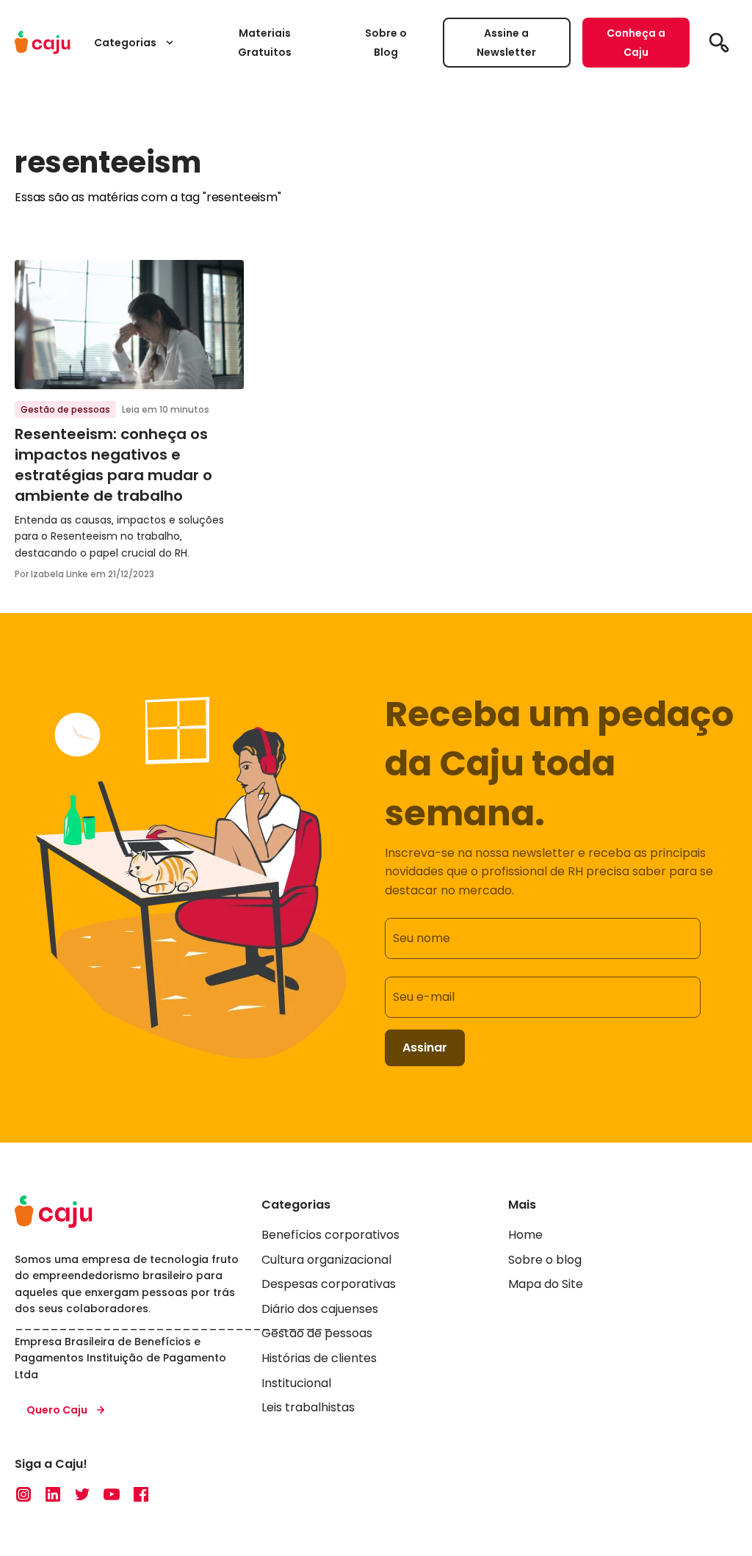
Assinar (424, 1047)
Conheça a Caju (636, 42)
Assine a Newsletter (506, 42)
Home (525, 1234)
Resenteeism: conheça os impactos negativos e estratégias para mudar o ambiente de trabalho (113, 465)
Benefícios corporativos (330, 1234)
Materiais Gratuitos (265, 42)
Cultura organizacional (326, 1259)
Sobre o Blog (386, 42)
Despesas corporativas (328, 1283)
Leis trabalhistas (308, 1407)
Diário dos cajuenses (319, 1308)
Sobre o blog (545, 1259)
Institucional (296, 1383)
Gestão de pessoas (65, 409)
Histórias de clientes (319, 1358)
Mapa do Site (545, 1283)
